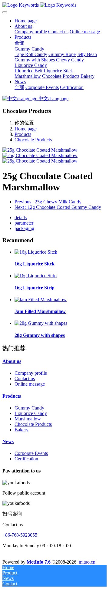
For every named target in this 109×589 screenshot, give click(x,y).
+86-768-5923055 (19, 535)
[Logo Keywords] (54, 5)
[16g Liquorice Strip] (36, 275)
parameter (24, 222)
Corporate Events (31, 453)
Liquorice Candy (31, 413)
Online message (30, 384)
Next (58, 207)
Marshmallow (28, 418)
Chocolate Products (33, 139)
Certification (26, 458)
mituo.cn (87, 561)
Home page (26, 20)
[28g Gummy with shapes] (41, 323)
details (21, 217)
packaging (24, 228)
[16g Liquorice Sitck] (36, 252)
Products (23, 134)
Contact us (25, 378)
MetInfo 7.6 (39, 561)
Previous (48, 201)
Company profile (31, 373)
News (8, 441)
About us (11, 361)
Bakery (21, 429)
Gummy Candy (29, 407)
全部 (19, 42)
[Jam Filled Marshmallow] (41, 299)
